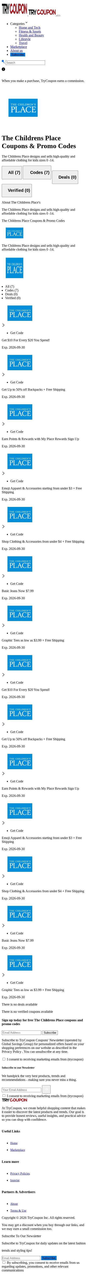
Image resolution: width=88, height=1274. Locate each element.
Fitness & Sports (30, 31)
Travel (23, 43)
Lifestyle (25, 39)
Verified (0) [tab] (13, 298)
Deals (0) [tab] (11, 294)
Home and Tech (29, 27)
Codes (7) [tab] (11, 290)
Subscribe (18, 54)
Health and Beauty (31, 35)
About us (16, 50)
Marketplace (18, 47)
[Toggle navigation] (58, 15)
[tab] (12, 172)
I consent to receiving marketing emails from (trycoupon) (45, 1059)
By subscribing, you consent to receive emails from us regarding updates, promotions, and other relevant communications (40, 1266)
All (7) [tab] (9, 286)
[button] (48, 23)
